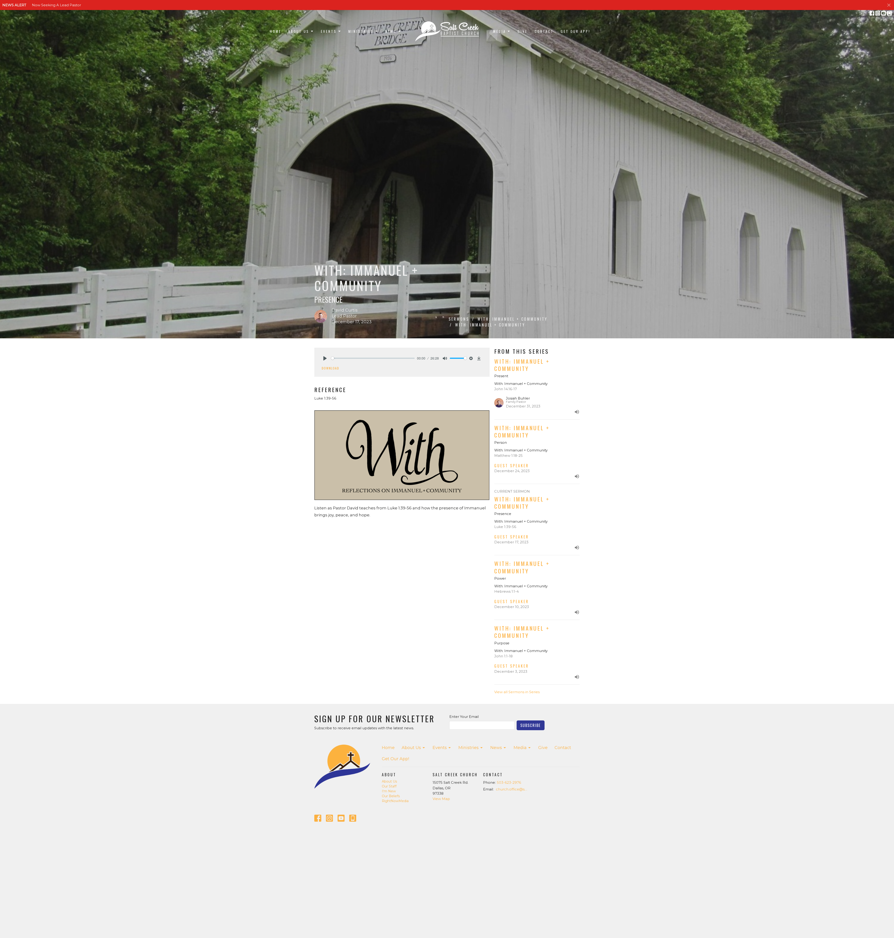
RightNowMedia (395, 801)
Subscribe (530, 725)
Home (275, 31)
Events (329, 31)
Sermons (459, 319)
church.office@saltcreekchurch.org (512, 789)
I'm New (389, 791)
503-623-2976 (509, 782)
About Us (298, 31)
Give (523, 31)
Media (499, 31)
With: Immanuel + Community (512, 319)
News (390, 31)
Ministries (360, 31)
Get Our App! (575, 31)
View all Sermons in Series (517, 692)
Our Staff (389, 786)
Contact (544, 31)
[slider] (373, 358)
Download (330, 368)
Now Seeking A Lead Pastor (56, 5)
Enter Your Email (464, 716)
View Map (441, 799)
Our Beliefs (391, 796)
